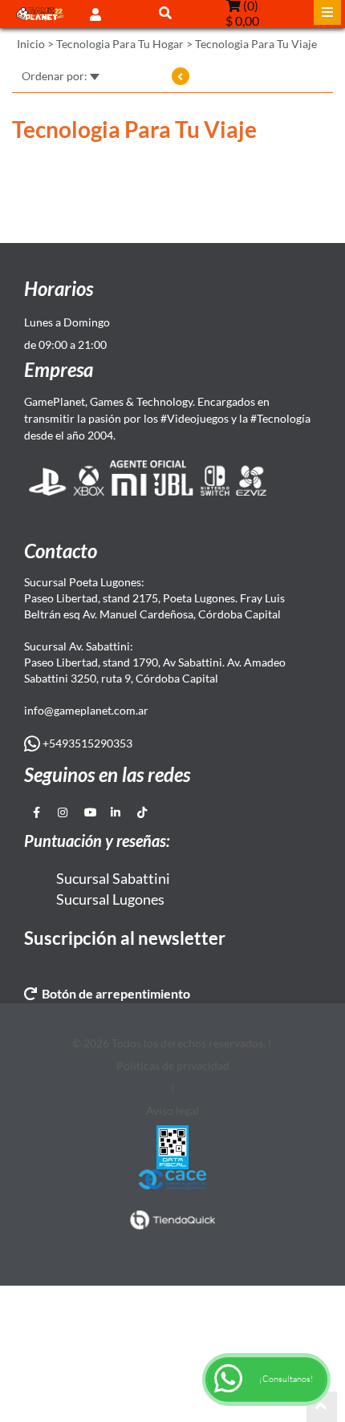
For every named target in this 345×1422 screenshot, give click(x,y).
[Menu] (327, 12)
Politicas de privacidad (172, 1065)
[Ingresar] (95, 13)
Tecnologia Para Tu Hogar (120, 44)
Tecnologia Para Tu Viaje (256, 44)
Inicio (31, 44)
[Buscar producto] (165, 12)
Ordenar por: (56, 76)
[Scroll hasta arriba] (321, 1407)
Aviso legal (172, 1110)
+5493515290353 (86, 743)
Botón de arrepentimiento (113, 993)
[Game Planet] (40, 14)
